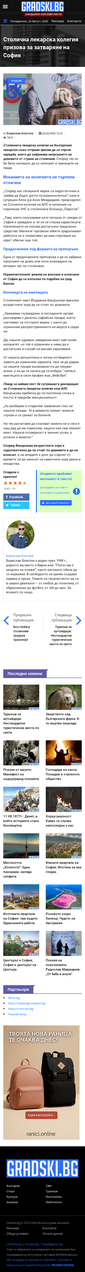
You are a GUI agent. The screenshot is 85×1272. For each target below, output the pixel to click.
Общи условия (17, 1233)
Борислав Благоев (20, 133)
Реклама (57, 21)
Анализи (12, 1202)
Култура (12, 1197)
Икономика (54, 1197)
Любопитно (54, 1202)
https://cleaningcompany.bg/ (27, 1003)
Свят (49, 1186)
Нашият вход (17, 1014)
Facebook (16, 497)
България (13, 1186)
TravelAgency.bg (52, 1244)
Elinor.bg (14, 998)
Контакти (74, 21)
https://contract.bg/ (21, 1009)
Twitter (15, 505)
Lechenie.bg (14, 1244)
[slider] (15, 482)
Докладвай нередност (57, 502)
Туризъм (52, 1191)
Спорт (11, 1191)
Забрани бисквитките (43, 13)
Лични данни (52, 1233)
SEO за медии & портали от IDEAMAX (31, 1260)
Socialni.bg (32, 1244)
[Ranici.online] (41, 1082)
